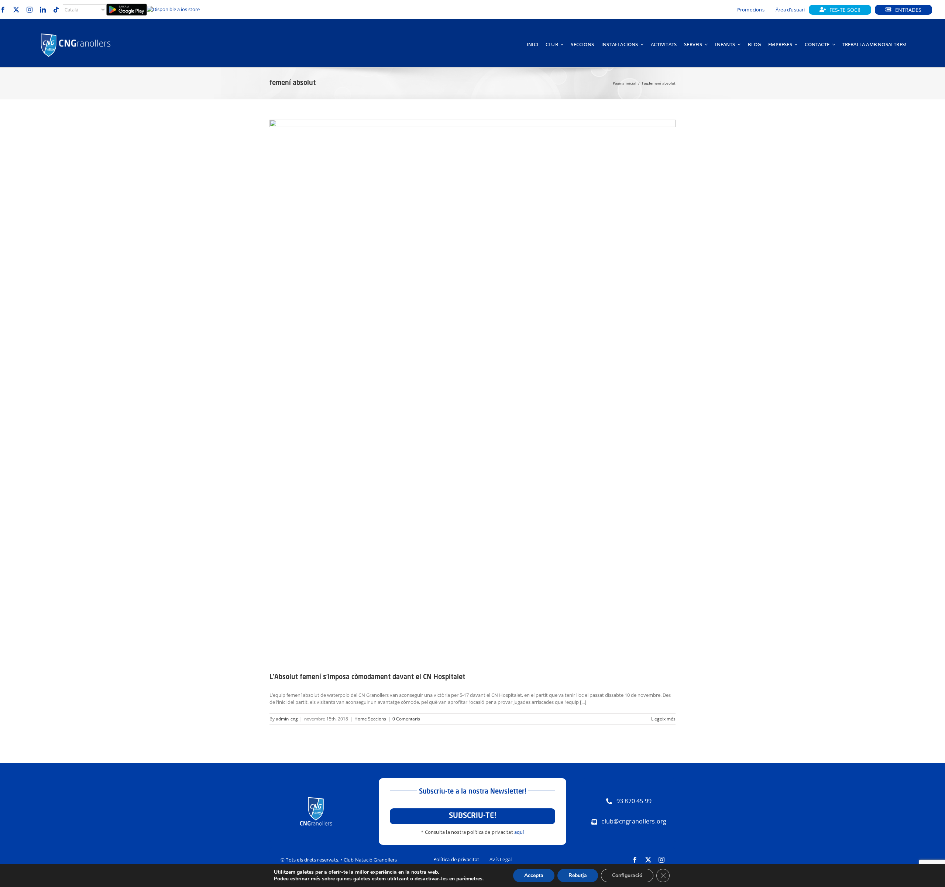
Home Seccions (370, 719)
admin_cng (287, 719)
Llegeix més (663, 719)
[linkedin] (43, 10)
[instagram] (29, 10)
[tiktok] (56, 10)
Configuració (627, 875)
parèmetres (469, 879)
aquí (519, 832)
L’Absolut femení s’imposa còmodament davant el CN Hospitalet (367, 677)
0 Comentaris (406, 719)
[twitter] (16, 10)
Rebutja (577, 875)
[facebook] (3, 10)
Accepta (533, 875)
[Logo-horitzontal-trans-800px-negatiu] (76, 33)
